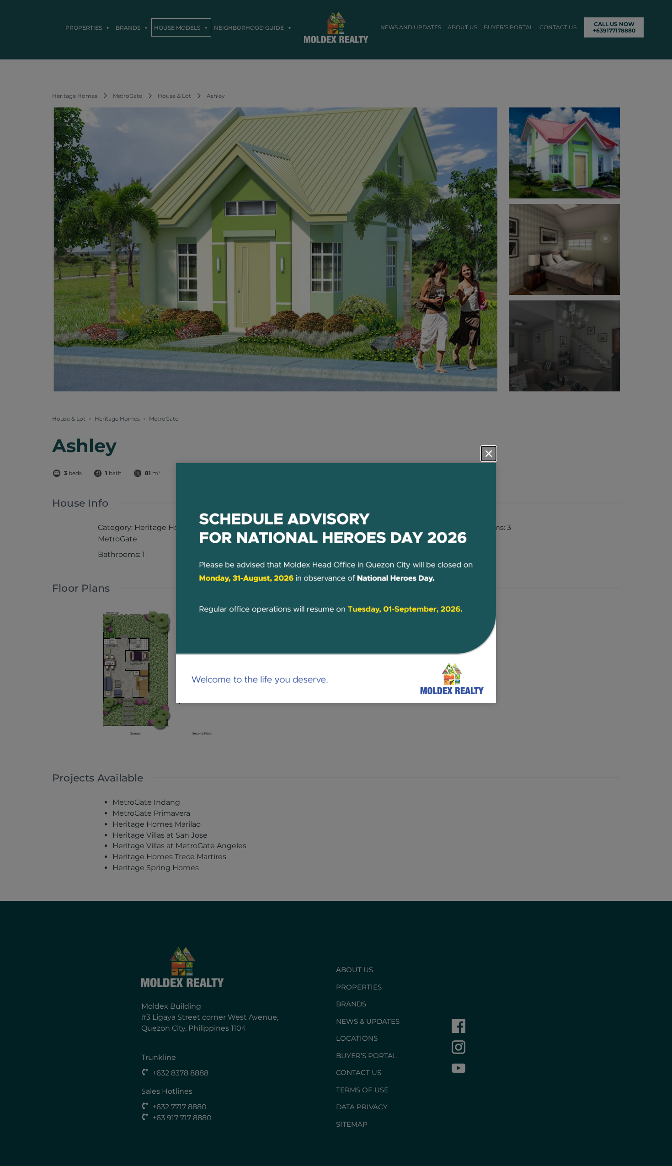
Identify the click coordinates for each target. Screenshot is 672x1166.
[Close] (488, 453)
